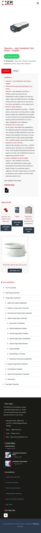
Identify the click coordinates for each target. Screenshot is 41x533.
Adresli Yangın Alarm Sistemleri (21, 63)
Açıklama (6, 71)
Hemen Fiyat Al (12, 56)
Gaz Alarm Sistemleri (12, 384)
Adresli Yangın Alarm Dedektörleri (20, 338)
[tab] (6, 71)
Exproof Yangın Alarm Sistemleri (18, 364)
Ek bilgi (15, 71)
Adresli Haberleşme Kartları (18, 328)
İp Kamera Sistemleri (12, 482)
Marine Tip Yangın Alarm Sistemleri (18, 374)
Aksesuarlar (11, 379)
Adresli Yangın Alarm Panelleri (19, 333)
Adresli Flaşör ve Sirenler (17, 354)
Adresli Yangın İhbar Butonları (19, 343)
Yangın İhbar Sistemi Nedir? (19, 461)
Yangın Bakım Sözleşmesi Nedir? (19, 453)
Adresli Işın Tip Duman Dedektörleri (21, 359)
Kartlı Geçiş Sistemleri (12, 293)
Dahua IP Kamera (10, 446)
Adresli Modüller (15, 349)
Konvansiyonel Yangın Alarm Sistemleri (20, 313)
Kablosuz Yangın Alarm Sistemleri (18, 308)
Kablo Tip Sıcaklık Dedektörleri (17, 303)
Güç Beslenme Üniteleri (15, 369)
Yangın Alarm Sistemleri (21, 61)
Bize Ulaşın (9, 504)
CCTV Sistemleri (11, 288)
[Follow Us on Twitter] (6, 515)
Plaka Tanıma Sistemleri (13, 488)
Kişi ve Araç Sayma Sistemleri (15, 499)
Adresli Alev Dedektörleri (17, 323)
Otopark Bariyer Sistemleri (14, 493)
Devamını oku (6, 228)
